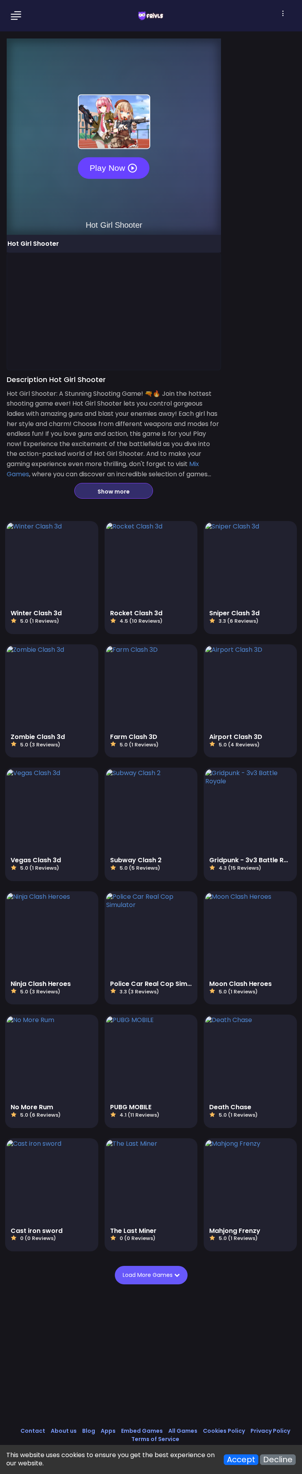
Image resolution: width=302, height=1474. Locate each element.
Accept (241, 1459)
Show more (114, 492)
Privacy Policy (270, 1431)
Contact (32, 1431)
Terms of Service (155, 1439)
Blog (88, 1431)
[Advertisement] (114, 311)
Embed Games (142, 1431)
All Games (182, 1431)
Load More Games (148, 1275)
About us (64, 1431)
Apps (108, 1431)
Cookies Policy (224, 1431)
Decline (278, 1459)
